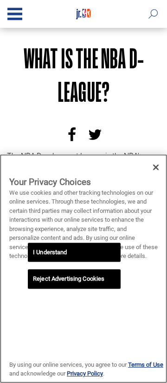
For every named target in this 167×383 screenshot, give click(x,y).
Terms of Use (145, 364)
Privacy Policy (85, 373)
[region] (83, 268)
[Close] (156, 167)
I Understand (50, 252)
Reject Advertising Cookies (68, 279)
